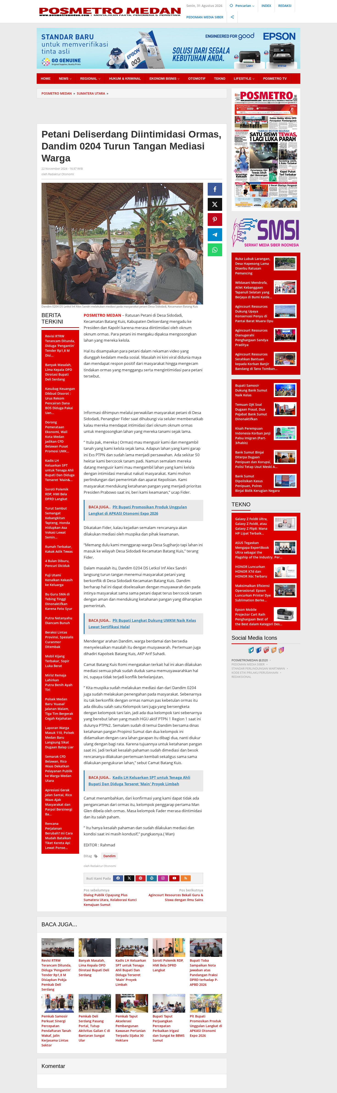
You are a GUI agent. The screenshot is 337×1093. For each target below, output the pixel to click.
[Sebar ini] (215, 189)
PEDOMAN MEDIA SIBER (248, 664)
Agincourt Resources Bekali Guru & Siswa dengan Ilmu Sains (176, 895)
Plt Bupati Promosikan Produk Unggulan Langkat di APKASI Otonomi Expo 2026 (206, 1026)
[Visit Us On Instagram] (281, 649)
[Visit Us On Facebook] (258, 649)
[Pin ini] (215, 219)
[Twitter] (129, 878)
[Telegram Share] (215, 234)
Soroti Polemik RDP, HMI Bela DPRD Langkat (168, 965)
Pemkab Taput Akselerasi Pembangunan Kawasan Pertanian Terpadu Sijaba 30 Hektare (131, 1028)
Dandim (109, 856)
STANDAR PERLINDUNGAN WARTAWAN (258, 668)
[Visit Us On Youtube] (266, 649)
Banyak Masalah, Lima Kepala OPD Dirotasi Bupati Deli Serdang (94, 967)
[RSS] (186, 878)
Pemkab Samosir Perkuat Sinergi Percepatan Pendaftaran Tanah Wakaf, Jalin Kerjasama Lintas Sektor (56, 1030)
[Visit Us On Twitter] (251, 649)
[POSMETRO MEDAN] (110, 11)
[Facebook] (118, 878)
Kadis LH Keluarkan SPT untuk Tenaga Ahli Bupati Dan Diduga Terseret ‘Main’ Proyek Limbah (131, 972)
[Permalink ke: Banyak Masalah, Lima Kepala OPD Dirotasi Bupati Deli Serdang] (95, 947)
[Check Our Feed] (273, 649)
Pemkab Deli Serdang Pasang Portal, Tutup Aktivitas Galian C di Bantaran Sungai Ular (94, 1028)
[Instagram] (163, 878)
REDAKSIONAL (241, 677)
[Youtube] (174, 878)
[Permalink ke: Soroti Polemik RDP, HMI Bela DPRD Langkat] (169, 947)
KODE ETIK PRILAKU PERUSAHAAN (255, 672)
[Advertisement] (131, 110)
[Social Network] (232, 17)
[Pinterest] (140, 878)
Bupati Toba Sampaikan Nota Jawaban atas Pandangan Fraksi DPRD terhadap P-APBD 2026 (204, 972)
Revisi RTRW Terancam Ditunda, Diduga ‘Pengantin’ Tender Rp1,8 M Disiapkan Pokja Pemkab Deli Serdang (56, 975)
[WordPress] (152, 878)
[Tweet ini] (215, 204)
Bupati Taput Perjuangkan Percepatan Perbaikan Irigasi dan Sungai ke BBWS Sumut (169, 1028)
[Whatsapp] (215, 249)
